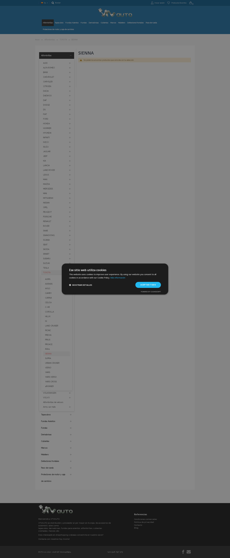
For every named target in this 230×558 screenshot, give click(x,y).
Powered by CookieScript (151, 292)
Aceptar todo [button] (148, 285)
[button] (80, 285)
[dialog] (115, 279)
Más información (117, 277)
